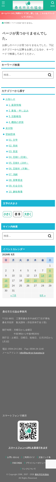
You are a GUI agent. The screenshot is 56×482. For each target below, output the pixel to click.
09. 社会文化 (16, 186)
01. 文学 (13, 140)
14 (42, 275)
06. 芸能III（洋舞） (19, 168)
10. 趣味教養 (16, 191)
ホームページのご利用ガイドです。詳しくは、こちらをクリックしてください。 (28, 15)
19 (28, 280)
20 (35, 280)
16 (6, 280)
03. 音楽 (13, 151)
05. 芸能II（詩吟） (19, 163)
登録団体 (10, 134)
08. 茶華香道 (16, 180)
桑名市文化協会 (42, 474)
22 (50, 280)
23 (6, 285)
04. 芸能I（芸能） (18, 157)
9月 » (43, 295)
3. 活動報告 (15, 116)
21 (42, 280)
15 (50, 275)
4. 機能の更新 (16, 122)
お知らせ (10, 99)
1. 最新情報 (15, 105)
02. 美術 (13, 145)
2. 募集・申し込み (19, 110)
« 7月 (13, 295)
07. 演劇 (13, 174)
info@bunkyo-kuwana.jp (32, 353)
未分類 (9, 128)
